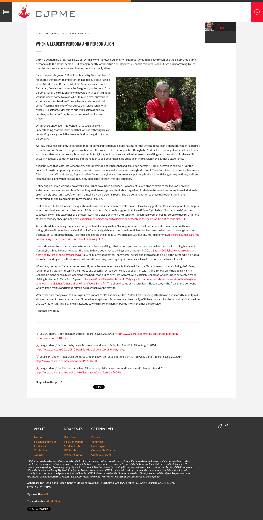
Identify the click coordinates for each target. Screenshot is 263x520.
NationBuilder (52, 501)
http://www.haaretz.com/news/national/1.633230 (66, 361)
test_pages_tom (55, 33)
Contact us (40, 450)
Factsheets (71, 437)
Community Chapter (103, 450)
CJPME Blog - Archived (79, 33)
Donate (95, 437)
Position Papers (74, 441)
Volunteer (97, 441)
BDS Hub (70, 450)
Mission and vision (45, 441)
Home (38, 33)
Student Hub (72, 446)
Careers (39, 454)
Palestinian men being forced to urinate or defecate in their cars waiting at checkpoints (129, 218)
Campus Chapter (101, 454)
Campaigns (98, 446)
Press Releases (73, 454)
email (44, 494)
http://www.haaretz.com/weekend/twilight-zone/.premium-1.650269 (78, 372)
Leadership (40, 446)
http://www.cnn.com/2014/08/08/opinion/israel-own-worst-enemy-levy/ (80, 349)
